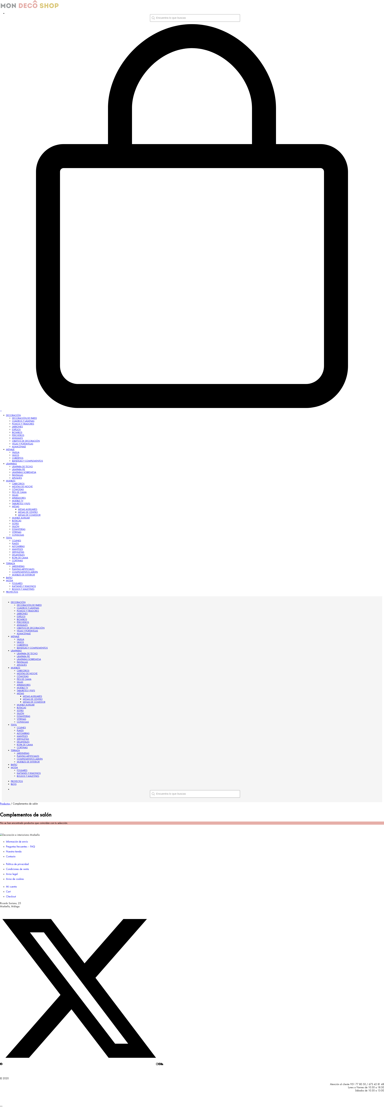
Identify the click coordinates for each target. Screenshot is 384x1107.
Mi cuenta (11, 886)
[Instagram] (157, 1064)
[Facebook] (1, 1064)
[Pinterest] (159, 1064)
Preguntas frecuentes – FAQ (20, 846)
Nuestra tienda (13, 851)
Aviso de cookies (15, 879)
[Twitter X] (79, 1064)
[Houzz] (162, 1064)
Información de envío (17, 841)
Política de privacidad (17, 864)
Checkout (11, 896)
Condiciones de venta (17, 869)
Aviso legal (12, 874)
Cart (8, 891)
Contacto (10, 856)
